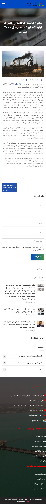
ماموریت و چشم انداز (38, 446)
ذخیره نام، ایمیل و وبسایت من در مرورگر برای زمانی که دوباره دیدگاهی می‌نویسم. (22, 248)
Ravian (27, 502)
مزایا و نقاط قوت (40, 451)
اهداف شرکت (41, 479)
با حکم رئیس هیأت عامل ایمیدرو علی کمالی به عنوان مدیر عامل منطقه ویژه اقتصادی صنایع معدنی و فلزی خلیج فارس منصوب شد (18, 324)
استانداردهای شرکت (39, 489)
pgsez (23, 80)
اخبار (23, 369)
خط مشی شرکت (40, 474)
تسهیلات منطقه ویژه (39, 456)
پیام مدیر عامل (41, 461)
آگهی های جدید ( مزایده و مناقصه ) (23, 363)
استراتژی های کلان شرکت (37, 484)
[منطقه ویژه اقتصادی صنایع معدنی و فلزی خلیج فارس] (35, 4)
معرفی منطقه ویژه (40, 441)
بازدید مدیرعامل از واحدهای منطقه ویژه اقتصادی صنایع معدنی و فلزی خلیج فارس (19, 310)
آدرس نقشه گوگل (36, 420)
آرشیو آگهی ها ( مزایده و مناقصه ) (23, 356)
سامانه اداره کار (41, 436)
